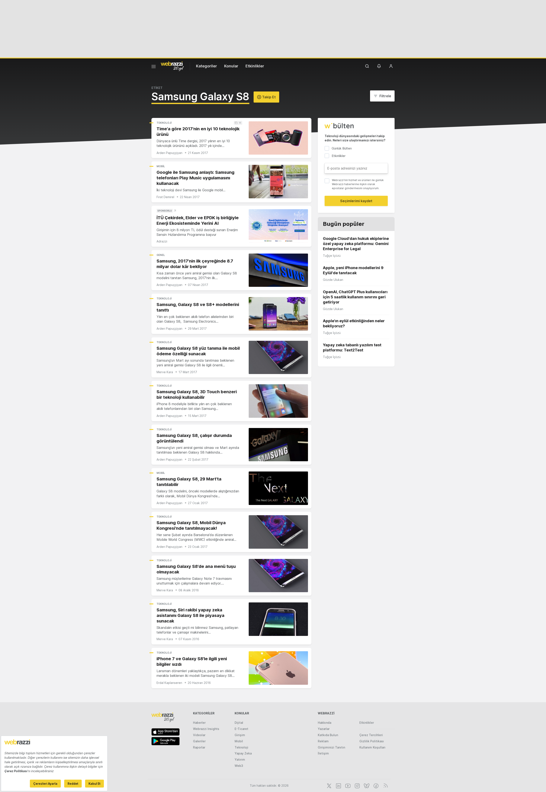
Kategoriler (206, 66)
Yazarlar (324, 729)
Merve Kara (165, 372)
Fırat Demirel (165, 197)
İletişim (323, 753)
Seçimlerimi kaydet (356, 201)
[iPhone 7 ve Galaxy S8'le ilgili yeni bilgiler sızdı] (278, 668)
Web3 (239, 765)
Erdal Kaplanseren (169, 683)
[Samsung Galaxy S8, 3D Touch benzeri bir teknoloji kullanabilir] (278, 401)
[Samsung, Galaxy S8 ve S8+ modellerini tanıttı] (278, 314)
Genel (161, 255)
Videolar (199, 735)
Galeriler (199, 741)
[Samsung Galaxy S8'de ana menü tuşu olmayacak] (278, 575)
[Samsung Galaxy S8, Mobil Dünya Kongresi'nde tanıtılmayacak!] (278, 532)
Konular (231, 66)
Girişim (240, 735)
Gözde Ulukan (333, 279)
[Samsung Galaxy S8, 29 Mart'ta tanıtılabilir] (278, 488)
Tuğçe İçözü (332, 255)
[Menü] (153, 67)
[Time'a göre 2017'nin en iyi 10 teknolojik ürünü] (278, 138)
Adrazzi (162, 241)
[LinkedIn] (338, 785)
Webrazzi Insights (206, 729)
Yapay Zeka (243, 753)
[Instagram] (356, 785)
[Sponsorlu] (278, 226)
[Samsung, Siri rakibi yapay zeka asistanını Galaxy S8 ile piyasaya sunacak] (278, 619)
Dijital (239, 722)
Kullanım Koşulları (372, 747)
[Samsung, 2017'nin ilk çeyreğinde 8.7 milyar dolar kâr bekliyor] (278, 270)
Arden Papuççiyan (169, 153)
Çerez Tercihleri (371, 735)
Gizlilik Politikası (371, 741)
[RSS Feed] (384, 785)
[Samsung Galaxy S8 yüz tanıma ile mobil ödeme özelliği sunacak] (278, 357)
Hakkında (324, 722)
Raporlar (199, 747)
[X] (328, 785)
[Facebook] (375, 785)
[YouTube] (347, 785)
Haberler (199, 722)
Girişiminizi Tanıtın (331, 747)
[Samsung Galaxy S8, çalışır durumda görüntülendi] (278, 444)
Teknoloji (164, 122)
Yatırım (240, 759)
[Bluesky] (366, 785)
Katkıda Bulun (328, 735)
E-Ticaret (241, 729)
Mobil (161, 166)
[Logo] (172, 66)
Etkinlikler (254, 66)
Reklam (323, 741)
